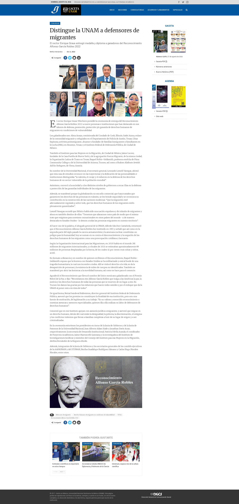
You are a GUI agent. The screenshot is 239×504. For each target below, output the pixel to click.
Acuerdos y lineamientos (158, 10)
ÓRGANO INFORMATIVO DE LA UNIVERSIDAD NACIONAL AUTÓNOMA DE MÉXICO (104, 2)
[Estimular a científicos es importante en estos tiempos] (66, 451)
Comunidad (55, 23)
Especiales (177, 10)
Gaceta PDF (160, 61)
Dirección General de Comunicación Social (156, 497)
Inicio (112, 10)
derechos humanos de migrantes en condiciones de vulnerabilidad (94, 415)
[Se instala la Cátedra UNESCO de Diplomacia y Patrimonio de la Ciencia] (96, 451)
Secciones (122, 10)
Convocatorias (137, 10)
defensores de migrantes (63, 415)
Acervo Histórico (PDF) (164, 72)
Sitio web (159, 116)
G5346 (120, 415)
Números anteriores (163, 67)
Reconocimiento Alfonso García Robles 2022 (64, 418)
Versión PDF (160, 111)
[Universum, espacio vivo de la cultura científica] (126, 451)
